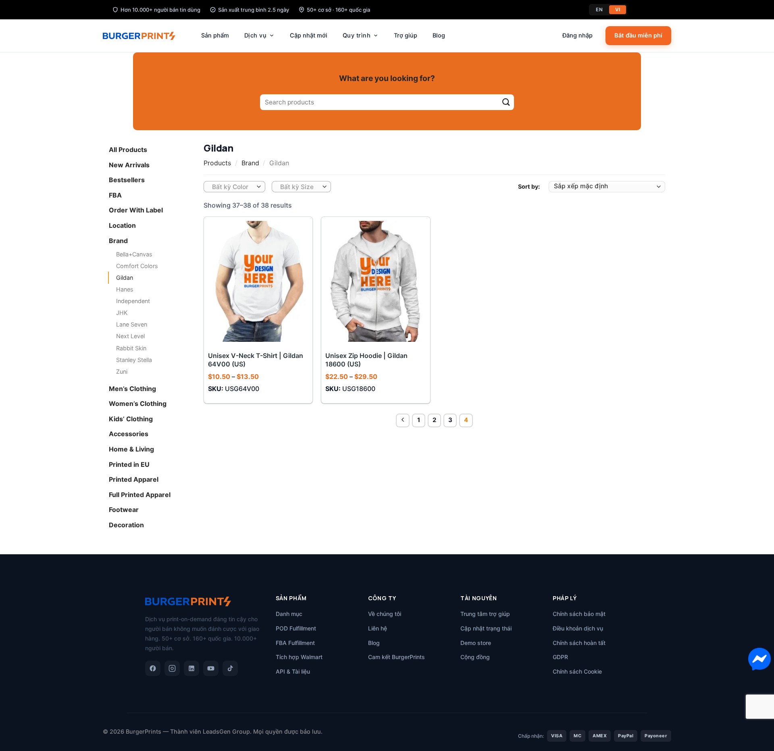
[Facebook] (152, 668)
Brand (118, 240)
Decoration (126, 525)
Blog (439, 35)
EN (599, 9)
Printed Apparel (133, 479)
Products (217, 163)
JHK (121, 312)
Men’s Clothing (132, 388)
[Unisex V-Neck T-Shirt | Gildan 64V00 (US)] (258, 281)
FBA (115, 195)
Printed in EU (129, 464)
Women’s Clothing (137, 403)
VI (617, 9)
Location (122, 225)
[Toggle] (188, 150)
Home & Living (131, 449)
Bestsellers (127, 180)
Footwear (124, 510)
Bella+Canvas (134, 254)
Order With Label (136, 210)
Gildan (124, 277)
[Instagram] (172, 668)
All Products (128, 150)
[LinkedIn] (191, 668)
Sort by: (529, 186)
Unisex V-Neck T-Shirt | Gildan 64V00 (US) (255, 360)
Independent (133, 300)
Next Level (130, 336)
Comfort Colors (137, 265)
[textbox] (232, 187)
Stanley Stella (134, 359)
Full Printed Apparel (140, 494)
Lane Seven (131, 324)
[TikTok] (230, 668)
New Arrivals (129, 164)
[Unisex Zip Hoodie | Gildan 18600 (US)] (375, 281)
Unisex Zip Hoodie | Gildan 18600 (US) (366, 360)
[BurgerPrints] (143, 35)
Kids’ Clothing (131, 419)
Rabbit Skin (131, 347)
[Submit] (506, 102)
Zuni (121, 371)
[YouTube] (210, 668)
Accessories (128, 434)
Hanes (124, 289)
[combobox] (234, 186)
